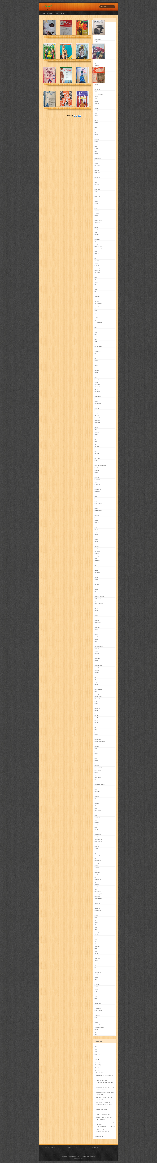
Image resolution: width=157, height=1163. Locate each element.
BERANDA (43, 13)
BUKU (62, 13)
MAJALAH (57, 13)
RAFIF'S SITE (50, 13)
